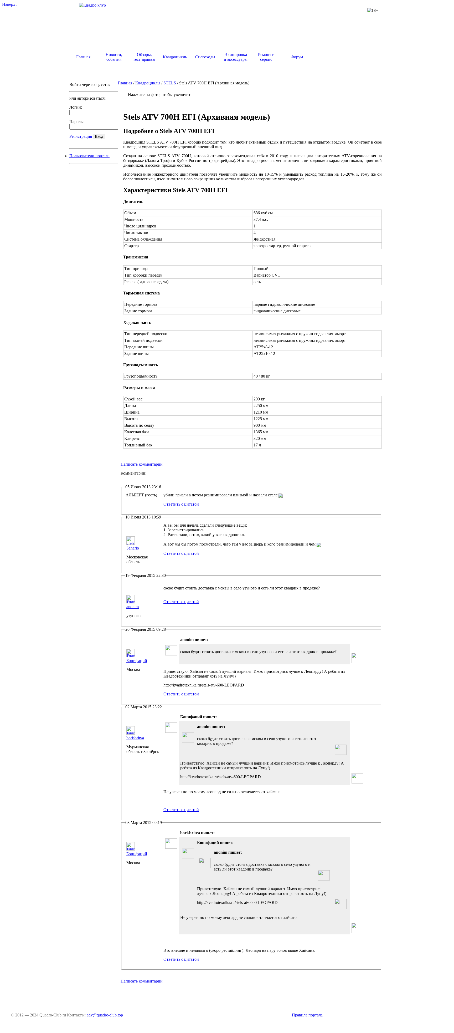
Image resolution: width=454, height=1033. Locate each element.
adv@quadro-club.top (105, 1015)
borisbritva (135, 738)
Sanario (132, 548)
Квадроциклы (148, 83)
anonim (132, 606)
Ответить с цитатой (181, 504)
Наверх (8, 4)
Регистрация (80, 136)
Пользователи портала (89, 156)
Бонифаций (136, 660)
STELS (169, 83)
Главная (125, 83)
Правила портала (307, 1015)
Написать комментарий (142, 464)
